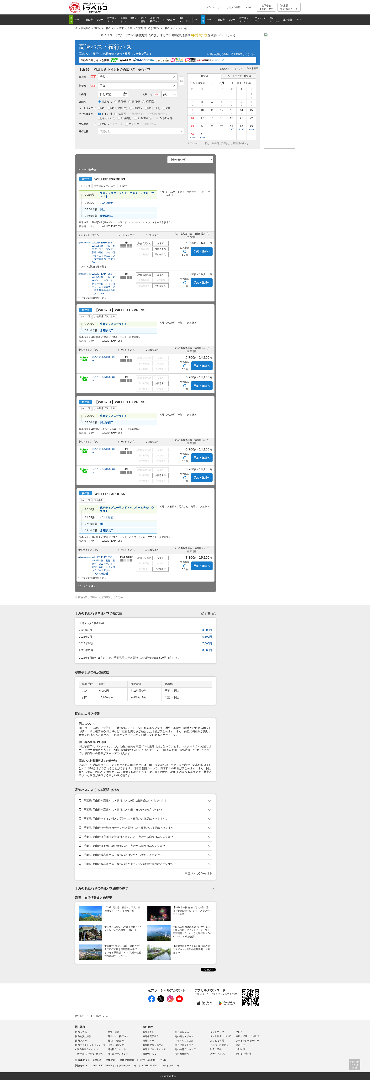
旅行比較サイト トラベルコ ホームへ (92, 1016)
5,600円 (207, 636)
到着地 (82, 85)
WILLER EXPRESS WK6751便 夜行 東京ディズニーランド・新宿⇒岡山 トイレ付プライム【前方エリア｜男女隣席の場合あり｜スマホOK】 (103, 284)
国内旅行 (80, 1026)
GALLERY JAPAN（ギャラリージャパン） (115, 1065)
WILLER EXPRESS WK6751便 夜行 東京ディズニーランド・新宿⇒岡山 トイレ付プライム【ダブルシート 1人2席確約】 (103, 565)
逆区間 (181, 81)
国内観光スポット (117, 1049)
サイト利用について (220, 1036)
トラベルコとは (214, 7)
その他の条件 (164, 118)
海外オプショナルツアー (155, 1049)
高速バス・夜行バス (105, 47)
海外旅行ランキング (185, 1049)
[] (226, 35)
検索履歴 (253, 68)
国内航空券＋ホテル (87, 1049)
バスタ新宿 (107, 202)
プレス (239, 1032)
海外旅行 (148, 1026)
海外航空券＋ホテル (153, 1045)
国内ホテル (81, 1032)
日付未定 (105, 94)
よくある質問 (233, 7)
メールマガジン (218, 1053)
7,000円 (207, 643)
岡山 (102, 209)
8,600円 (207, 650)
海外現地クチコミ (184, 1045)
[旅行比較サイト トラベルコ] (76, 28)
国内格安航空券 (83, 1036)
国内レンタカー (116, 1040)
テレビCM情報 (243, 1053)
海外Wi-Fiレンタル (152, 1053)
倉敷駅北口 (107, 215)
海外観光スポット (184, 1036)
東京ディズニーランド (113, 323)
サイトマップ (217, 1032)
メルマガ (249, 7)
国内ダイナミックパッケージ (90, 1045)
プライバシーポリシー (247, 1040)
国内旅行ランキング (118, 1053)
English (97, 1060)
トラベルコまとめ (184, 1040)
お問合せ (266, 7)
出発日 (82, 94)
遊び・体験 (113, 1032)
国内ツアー (81, 1040)
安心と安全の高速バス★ (103, 359)
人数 (145, 94)
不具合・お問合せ (219, 1045)
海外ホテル (148, 1032)
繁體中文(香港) (148, 1060)
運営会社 (240, 1045)
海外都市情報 (182, 1053)
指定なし (105, 131)
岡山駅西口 (107, 422)
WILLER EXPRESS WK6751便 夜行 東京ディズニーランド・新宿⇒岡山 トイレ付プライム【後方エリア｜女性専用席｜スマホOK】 (103, 252)
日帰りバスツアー (117, 1045)
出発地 (82, 76)
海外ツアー (148, 1040)
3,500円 (207, 629)
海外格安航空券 (151, 1036)
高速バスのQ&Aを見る (198, 873)
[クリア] (175, 77)
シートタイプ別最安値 (239, 76)
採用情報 (240, 1049)
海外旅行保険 (182, 1032)
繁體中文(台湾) (127, 1060)
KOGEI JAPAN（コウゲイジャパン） (161, 1065)
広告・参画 (216, 1049)
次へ (232, 83)
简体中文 (110, 1060)
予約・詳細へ (202, 251)
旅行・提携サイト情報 (247, 1036)
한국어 (163, 1060)
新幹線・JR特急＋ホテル (90, 1053)
